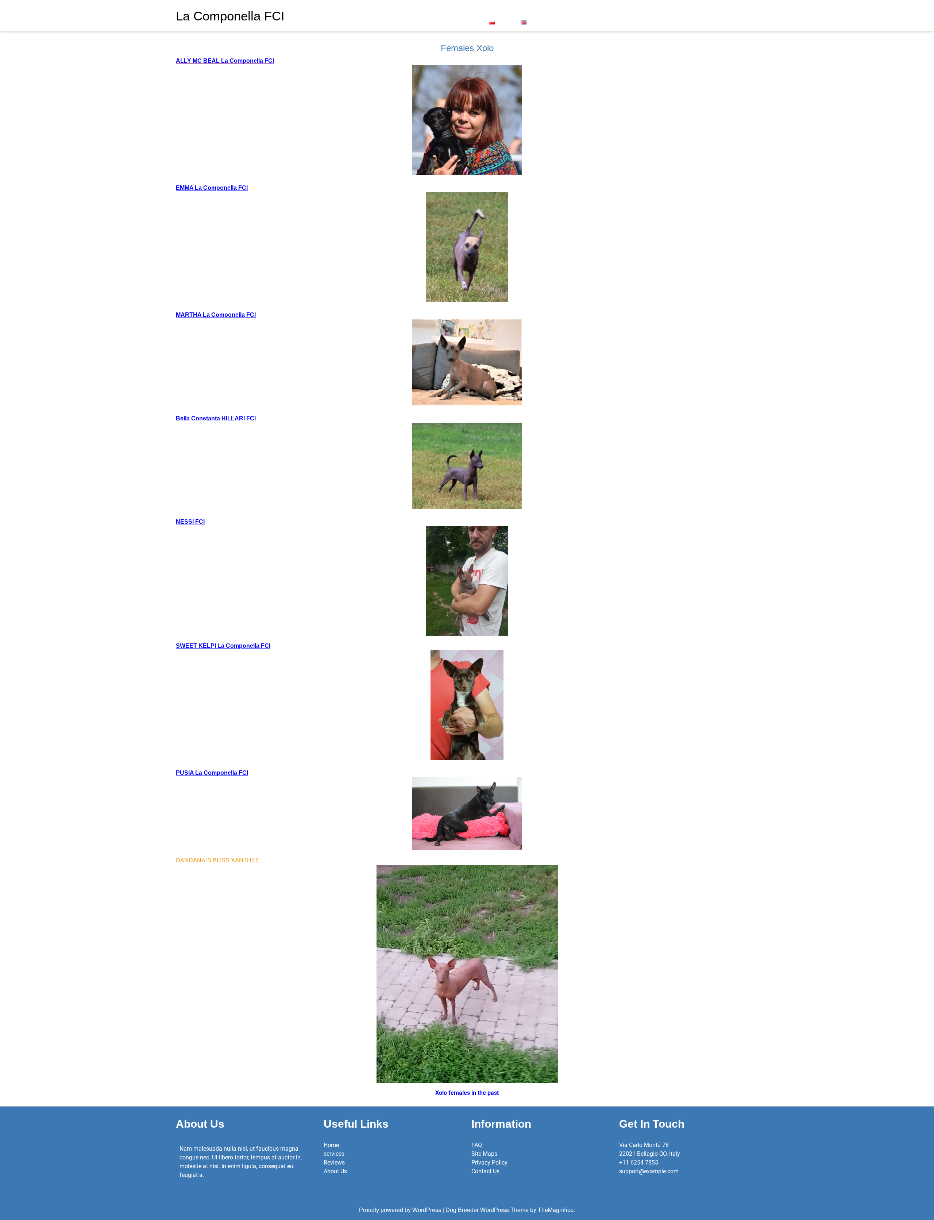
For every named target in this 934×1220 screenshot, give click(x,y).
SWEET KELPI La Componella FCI (223, 646)
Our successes (384, 9)
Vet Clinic (399, 22)
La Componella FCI (230, 16)
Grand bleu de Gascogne (566, 9)
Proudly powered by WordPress (401, 1210)
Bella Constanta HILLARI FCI (216, 418)
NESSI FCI (190, 522)
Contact (469, 22)
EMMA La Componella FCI (212, 188)
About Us (345, 9)
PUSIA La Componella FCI (212, 773)
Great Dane (427, 9)
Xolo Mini (465, 9)
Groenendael (505, 9)
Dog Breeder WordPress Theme (487, 1210)
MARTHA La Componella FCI (216, 315)
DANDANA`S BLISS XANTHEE (217, 860)
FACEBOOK (435, 22)
